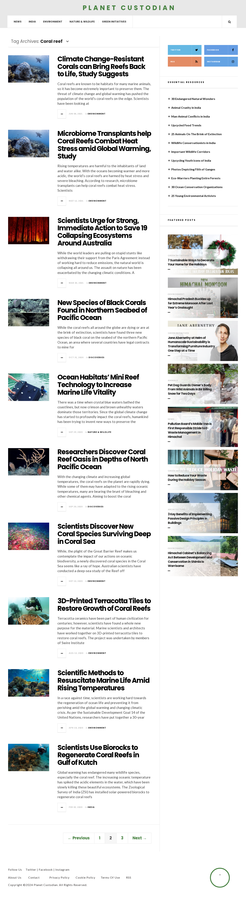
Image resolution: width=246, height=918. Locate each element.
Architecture (176, 509)
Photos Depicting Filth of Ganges (193, 169)
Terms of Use (110, 877)
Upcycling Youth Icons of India (191, 160)
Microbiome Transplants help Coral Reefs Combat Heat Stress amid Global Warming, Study (104, 145)
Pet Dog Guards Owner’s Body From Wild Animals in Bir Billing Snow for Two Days (190, 389)
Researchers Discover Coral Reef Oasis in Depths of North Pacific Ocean (102, 459)
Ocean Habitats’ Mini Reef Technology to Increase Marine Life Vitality (98, 384)
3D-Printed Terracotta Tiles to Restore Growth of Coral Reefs (104, 604)
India (32, 21)
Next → (140, 838)
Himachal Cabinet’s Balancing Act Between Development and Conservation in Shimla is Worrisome (190, 559)
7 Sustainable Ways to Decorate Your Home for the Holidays (191, 262)
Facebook (213, 50)
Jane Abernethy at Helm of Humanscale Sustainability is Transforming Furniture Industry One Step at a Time (191, 344)
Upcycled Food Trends (186, 125)
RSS (173, 61)
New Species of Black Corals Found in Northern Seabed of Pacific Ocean (102, 310)
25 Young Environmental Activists (193, 195)
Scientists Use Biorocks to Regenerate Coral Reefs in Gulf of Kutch (98, 755)
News (17, 21)
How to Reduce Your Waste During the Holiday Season (187, 477)
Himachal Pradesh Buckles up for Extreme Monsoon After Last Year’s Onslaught (190, 303)
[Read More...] (62, 114)
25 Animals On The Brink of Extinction (196, 134)
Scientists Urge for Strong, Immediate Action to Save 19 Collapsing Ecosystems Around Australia (102, 232)
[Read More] (169, 269)
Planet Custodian (129, 7)
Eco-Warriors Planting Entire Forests (195, 178)
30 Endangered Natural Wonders (193, 98)
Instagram (213, 61)
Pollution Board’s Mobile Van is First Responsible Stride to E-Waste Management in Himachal (190, 430)
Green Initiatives (114, 21)
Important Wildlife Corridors (190, 151)
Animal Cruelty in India (186, 107)
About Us (14, 877)
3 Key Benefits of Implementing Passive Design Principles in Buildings (190, 518)
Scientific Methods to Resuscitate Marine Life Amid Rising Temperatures (103, 680)
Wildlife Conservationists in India (193, 143)
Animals (173, 380)
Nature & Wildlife (82, 21)
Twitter (175, 50)
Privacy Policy (59, 877)
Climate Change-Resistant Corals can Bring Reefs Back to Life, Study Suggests (101, 66)
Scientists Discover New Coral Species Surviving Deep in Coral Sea (104, 534)
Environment (52, 21)
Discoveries (96, 357)
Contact (34, 877)
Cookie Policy (85, 877)
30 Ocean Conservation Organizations (197, 187)
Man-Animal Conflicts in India (190, 116)
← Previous (79, 838)
